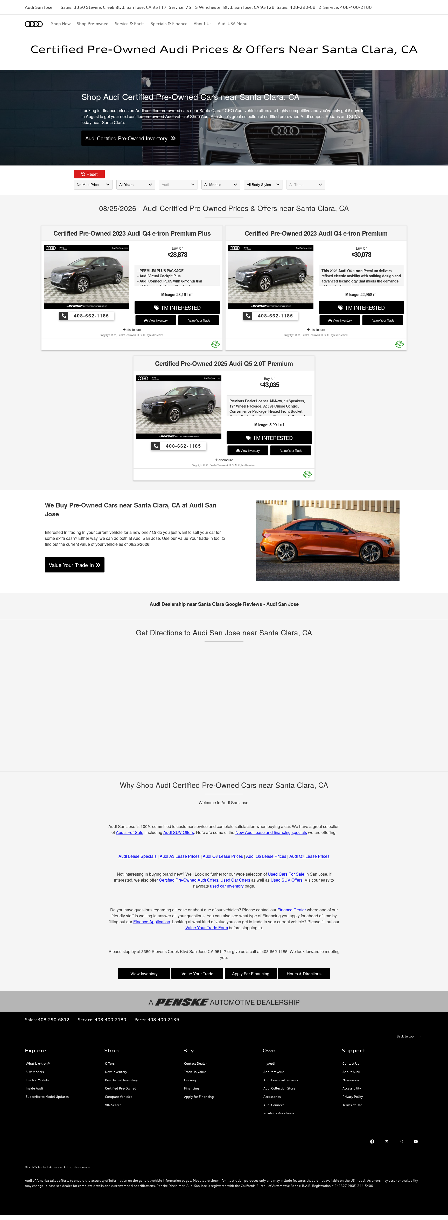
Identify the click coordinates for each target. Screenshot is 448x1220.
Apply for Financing (199, 1097)
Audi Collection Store (279, 1088)
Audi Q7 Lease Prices (309, 856)
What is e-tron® (38, 1063)
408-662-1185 (90, 315)
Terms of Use (352, 1105)
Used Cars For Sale (286, 874)
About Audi (351, 1072)
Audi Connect (273, 1105)
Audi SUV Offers (178, 832)
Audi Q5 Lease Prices (266, 856)
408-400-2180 (110, 1019)
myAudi (269, 1063)
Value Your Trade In (72, 565)
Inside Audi (34, 1088)
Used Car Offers (235, 880)
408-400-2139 (163, 1019)
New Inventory (116, 1072)
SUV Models (35, 1072)
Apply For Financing (250, 974)
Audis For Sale (129, 832)
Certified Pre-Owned (120, 1088)
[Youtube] (416, 1141)
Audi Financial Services (280, 1080)
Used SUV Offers (287, 880)
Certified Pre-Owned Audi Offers (188, 880)
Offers (110, 1063)
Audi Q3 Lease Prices (223, 856)
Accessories (272, 1097)
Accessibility (351, 1088)
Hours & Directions (304, 974)
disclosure (133, 330)
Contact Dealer (195, 1063)
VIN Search (113, 1105)
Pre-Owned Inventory (121, 1080)
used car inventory (227, 886)
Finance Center (291, 910)
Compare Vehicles (118, 1097)
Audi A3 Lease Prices (180, 856)
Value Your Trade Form (206, 928)
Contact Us (350, 1063)
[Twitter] (387, 1141)
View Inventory (157, 320)
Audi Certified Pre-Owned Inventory (128, 138)
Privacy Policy (352, 1097)
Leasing (190, 1080)
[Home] (34, 24)
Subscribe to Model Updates (47, 1097)
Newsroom (350, 1080)
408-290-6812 (53, 1019)
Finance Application (151, 922)
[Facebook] (372, 1141)
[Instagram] (401, 1141)
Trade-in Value (195, 1072)
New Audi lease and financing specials (271, 832)
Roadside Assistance (278, 1113)
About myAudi (274, 1072)
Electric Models (37, 1080)
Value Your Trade (198, 320)
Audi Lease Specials (137, 856)
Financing (191, 1088)
